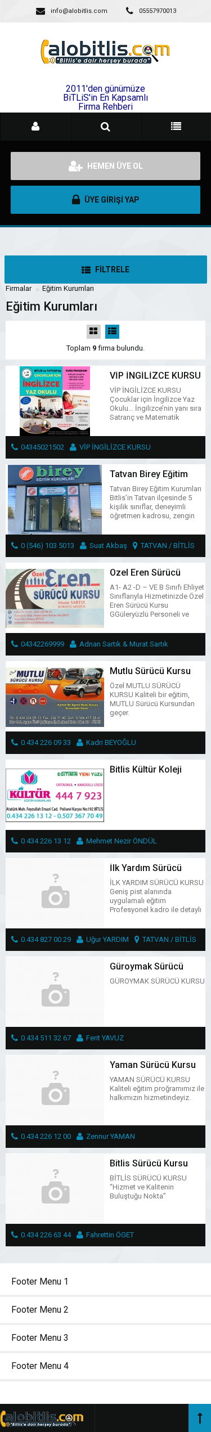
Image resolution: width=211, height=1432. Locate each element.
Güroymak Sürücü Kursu (146, 971)
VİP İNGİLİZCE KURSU (155, 375)
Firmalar (19, 288)
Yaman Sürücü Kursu (153, 1065)
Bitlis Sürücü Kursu (149, 1163)
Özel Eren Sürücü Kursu (145, 577)
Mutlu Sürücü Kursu (150, 671)
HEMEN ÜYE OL (114, 165)
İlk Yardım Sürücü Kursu (146, 872)
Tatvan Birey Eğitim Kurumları (149, 478)
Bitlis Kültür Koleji (146, 769)
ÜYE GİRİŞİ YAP (111, 199)
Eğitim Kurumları (68, 288)
